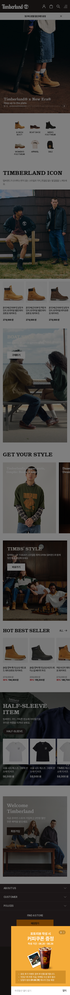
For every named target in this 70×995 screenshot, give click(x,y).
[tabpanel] (40, 956)
